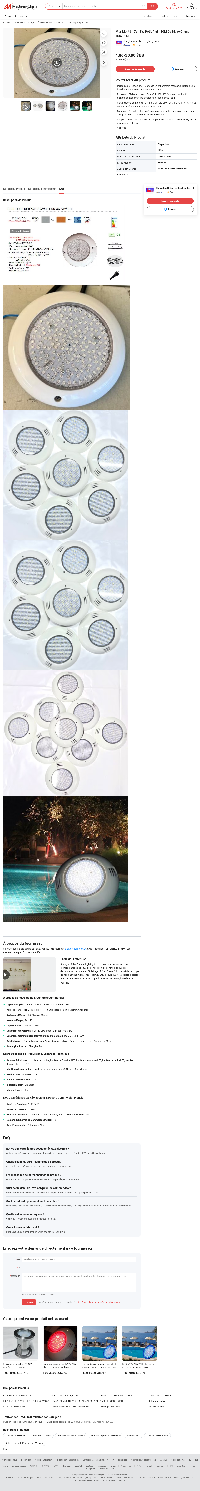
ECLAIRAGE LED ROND (159, 1395)
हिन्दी (171, 1466)
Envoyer (28, 1302)
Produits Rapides (119, 1460)
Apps (175, 16)
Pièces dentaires (156, 1406)
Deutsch (89, 1466)
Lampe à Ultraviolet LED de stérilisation (70, 1406)
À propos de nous (9, 1460)
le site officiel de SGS (75, 948)
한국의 (139, 1466)
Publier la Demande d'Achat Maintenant (99, 1302)
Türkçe (192, 1466)
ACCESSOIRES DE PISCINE (16, 1395)
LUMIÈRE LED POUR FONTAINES (116, 1395)
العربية (149, 1466)
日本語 (56, 1466)
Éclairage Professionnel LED (51, 22)
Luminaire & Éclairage (23, 22)
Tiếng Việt (90, 1468)
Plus (5, 1448)
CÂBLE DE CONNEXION (111, 1400)
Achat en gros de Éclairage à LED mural (24, 1443)
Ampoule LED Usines (41, 1435)
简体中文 (34, 1466)
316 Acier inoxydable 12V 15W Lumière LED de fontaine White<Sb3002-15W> (17, 1367)
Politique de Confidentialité (67, 1460)
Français (67, 1466)
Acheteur (147, 16)
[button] (143, 6)
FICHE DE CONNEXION (14, 1406)
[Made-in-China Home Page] (20, 6)
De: (18, 1259)
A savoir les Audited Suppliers (143, 1460)
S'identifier (192, 8)
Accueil (6, 22)
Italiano (113, 1466)
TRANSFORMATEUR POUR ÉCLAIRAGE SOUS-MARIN (76, 1400)
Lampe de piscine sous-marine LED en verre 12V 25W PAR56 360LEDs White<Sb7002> (99, 1367)
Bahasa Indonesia (106, 1468)
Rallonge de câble (156, 1400)
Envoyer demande (135, 68)
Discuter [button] (179, 68)
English (23, 1466)
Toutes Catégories (16, 16)
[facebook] (190, 1460)
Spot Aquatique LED (78, 22)
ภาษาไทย (181, 1466)
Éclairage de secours (110, 1406)
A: (19, 1267)
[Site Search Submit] (152, 6)
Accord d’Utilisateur (43, 1460)
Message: (15, 1275)
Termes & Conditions (116, 1480)
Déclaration (26, 1460)
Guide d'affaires (178, 1460)
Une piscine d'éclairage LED (65, 1395)
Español (78, 1466)
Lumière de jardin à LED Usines (106, 1435)
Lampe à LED (133, 1435)
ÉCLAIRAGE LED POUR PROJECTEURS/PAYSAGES (27, 1400)
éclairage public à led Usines (71, 1435)
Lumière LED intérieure (157, 1435)
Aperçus (163, 1460)
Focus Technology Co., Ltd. (99, 1474)
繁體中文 (45, 1466)
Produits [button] (53, 6)
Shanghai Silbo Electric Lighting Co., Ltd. (142, 41)
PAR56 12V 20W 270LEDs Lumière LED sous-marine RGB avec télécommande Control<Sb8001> (138, 1367)
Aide (164, 16)
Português (101, 1466)
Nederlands (160, 1466)
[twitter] (196, 1460)
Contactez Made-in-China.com (95, 1460)
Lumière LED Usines (15, 1435)
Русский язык (126, 1466)
